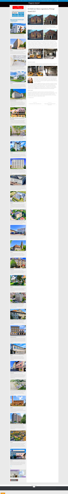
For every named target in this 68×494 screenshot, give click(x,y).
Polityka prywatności (34, 485)
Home (11, 0)
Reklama (48, 0)
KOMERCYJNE (21, 12)
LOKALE (15, 14)
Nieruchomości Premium (32, 0)
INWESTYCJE (14, 0)
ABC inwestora (38, 0)
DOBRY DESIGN (25, 0)
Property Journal (43, 0)
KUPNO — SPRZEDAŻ (18, 7)
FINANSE (18, 0)
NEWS (21, 0)
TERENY (21, 14)
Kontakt (51, 0)
